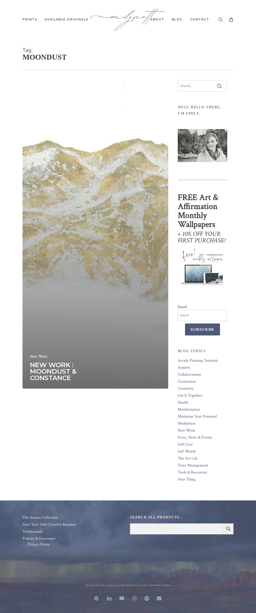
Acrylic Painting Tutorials (198, 360)
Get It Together (190, 395)
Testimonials (32, 531)
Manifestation (189, 409)
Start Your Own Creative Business (49, 524)
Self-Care (185, 444)
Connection (187, 381)
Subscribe (202, 329)
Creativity (186, 388)
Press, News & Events (195, 437)
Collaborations (189, 374)
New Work (39, 356)
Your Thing (187, 479)
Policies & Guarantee (39, 538)
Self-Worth (187, 451)
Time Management (193, 465)
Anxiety (184, 367)
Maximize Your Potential (197, 416)
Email (182, 307)
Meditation (186, 423)
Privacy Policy (39, 544)
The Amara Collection (40, 517)
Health (183, 402)
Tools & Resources (192, 472)
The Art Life (188, 458)
